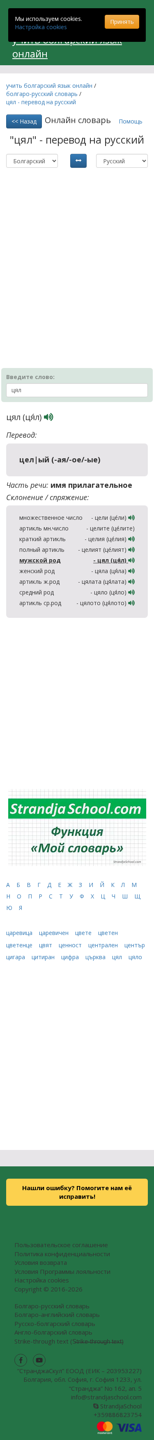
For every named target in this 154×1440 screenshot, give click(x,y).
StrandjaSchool (120, 1406)
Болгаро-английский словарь (57, 1314)
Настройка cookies (41, 27)
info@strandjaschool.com (106, 1397)
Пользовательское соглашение (61, 1245)
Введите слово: (30, 377)
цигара (16, 957)
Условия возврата (40, 1262)
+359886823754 (118, 1414)
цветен (108, 933)
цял (118, 957)
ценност (71, 945)
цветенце (20, 945)
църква (96, 957)
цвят (46, 945)
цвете (84, 933)
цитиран (44, 957)
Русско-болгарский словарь (54, 1323)
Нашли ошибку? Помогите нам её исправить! (77, 1192)
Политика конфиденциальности (62, 1254)
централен (104, 945)
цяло (135, 957)
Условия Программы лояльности (62, 1271)
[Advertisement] (77, 253)
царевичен (54, 933)
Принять (122, 21)
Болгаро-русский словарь (52, 1306)
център (134, 945)
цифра (70, 957)
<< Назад (24, 121)
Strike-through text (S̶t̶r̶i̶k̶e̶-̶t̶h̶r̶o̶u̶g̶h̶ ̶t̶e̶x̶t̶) (69, 1341)
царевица (20, 933)
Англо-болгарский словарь (53, 1332)
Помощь (131, 121)
